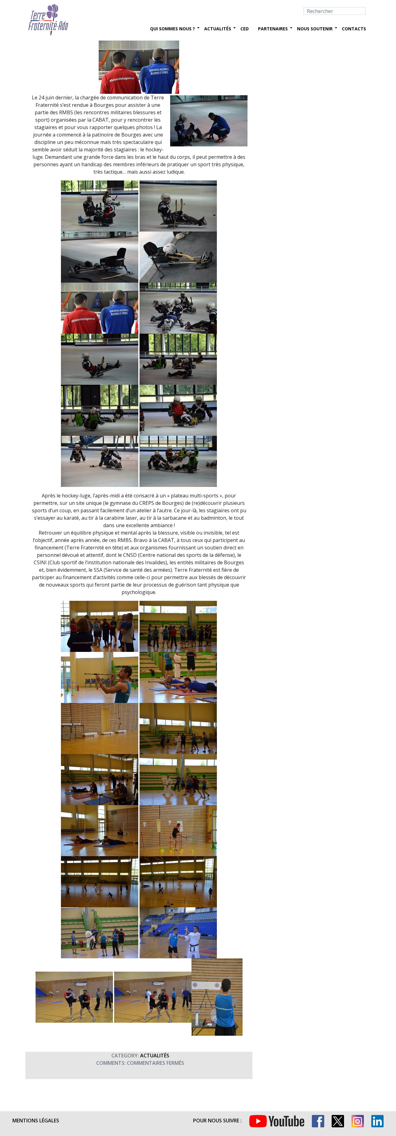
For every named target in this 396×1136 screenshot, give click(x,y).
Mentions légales (35, 1120)
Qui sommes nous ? (172, 29)
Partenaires (273, 29)
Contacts (354, 29)
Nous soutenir (315, 29)
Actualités (217, 29)
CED (244, 29)
